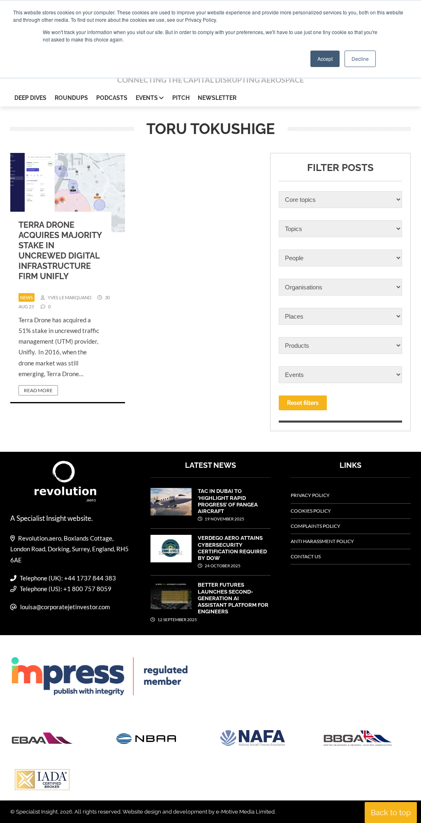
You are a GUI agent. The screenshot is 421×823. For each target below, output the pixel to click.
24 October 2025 (222, 565)
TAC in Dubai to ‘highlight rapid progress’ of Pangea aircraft (228, 501)
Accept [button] (325, 58)
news (26, 297)
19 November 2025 (224, 518)
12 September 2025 (177, 619)
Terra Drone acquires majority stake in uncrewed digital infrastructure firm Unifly (60, 250)
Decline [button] (360, 58)
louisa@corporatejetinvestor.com (65, 606)
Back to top (391, 812)
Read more (38, 390)
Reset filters (303, 403)
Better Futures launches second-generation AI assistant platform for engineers (233, 598)
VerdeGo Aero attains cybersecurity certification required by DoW (232, 548)
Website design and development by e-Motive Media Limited (199, 812)
